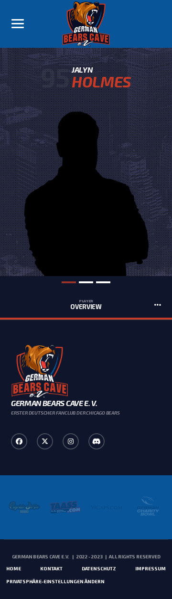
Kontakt (51, 568)
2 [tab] (86, 282)
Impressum (150, 568)
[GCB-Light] (147, 507)
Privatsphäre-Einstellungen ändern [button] (55, 581)
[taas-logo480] (65, 507)
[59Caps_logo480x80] (106, 507)
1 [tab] (69, 282)
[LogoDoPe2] (24, 507)
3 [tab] (103, 282)
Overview (86, 305)
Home (13, 568)
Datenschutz (99, 568)
